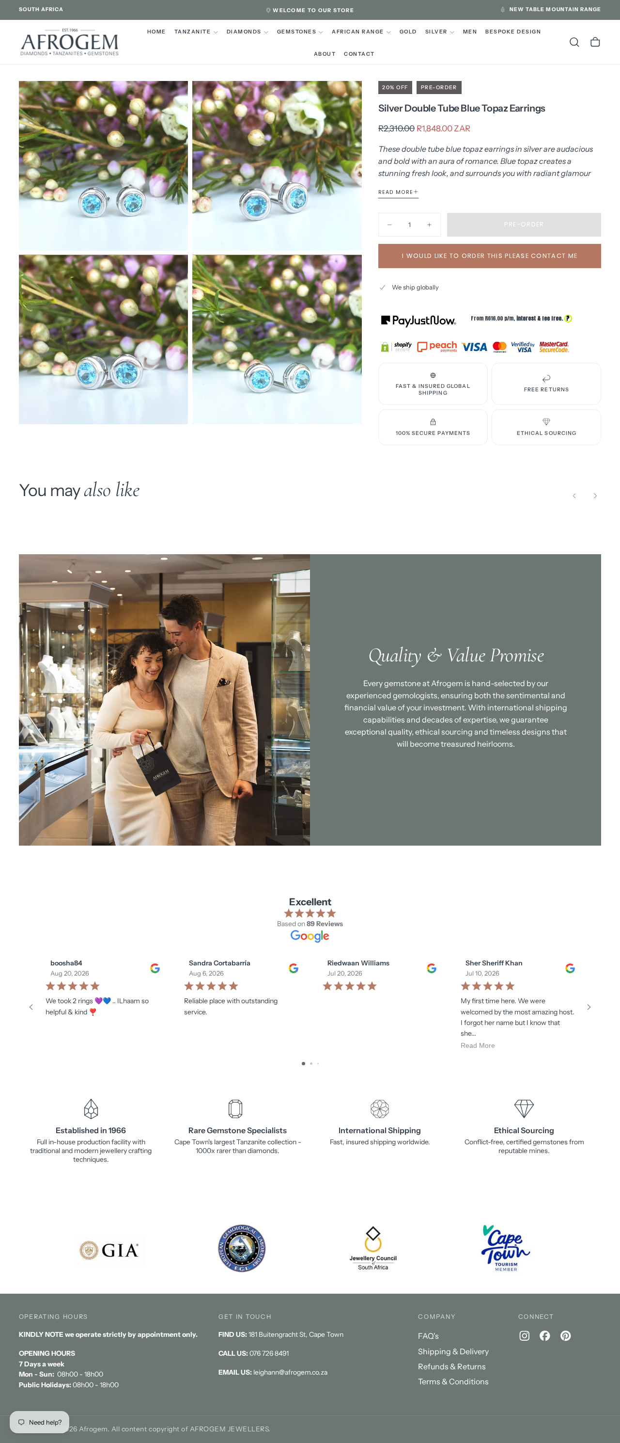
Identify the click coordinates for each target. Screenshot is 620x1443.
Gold (408, 32)
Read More (478, 1045)
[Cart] (595, 42)
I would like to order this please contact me (489, 255)
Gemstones (296, 32)
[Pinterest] (565, 1336)
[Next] (595, 496)
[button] (41, 9)
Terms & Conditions (453, 1381)
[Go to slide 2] (311, 1063)
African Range (358, 32)
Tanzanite (192, 32)
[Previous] (574, 496)
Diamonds (244, 32)
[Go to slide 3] (318, 1063)
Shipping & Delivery (453, 1351)
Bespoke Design (513, 32)
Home (156, 32)
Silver (436, 32)
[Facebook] (545, 1336)
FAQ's (428, 1336)
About (325, 54)
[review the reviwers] (154, 968)
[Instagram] (524, 1336)
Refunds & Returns (452, 1366)
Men (470, 32)
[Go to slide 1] (303, 1063)
